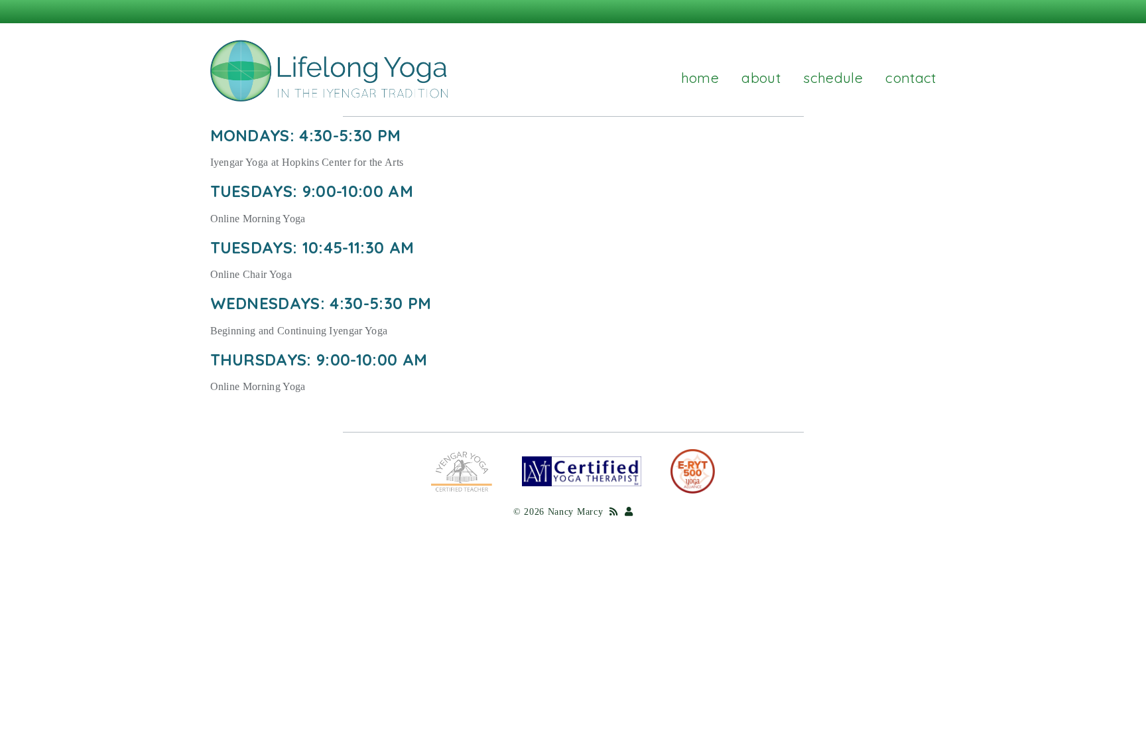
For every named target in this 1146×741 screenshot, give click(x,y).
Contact (910, 77)
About (761, 77)
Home (700, 77)
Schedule (833, 77)
